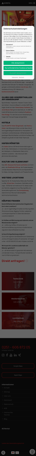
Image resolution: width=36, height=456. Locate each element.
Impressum (21, 77)
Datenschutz (15, 77)
